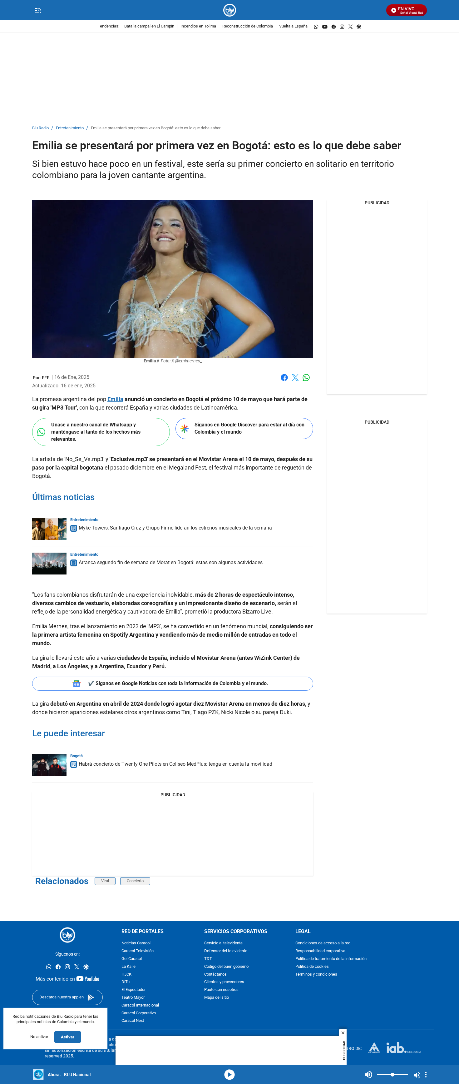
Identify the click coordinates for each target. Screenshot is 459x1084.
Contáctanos (215, 974)
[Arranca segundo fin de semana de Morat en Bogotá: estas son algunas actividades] (49, 563)
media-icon (229, 1075)
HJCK (126, 974)
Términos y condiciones (316, 974)
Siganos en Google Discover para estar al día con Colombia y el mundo (249, 428)
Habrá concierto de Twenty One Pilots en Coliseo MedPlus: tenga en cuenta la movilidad (175, 764)
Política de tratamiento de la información (331, 959)
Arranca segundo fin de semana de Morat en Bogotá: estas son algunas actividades (171, 562)
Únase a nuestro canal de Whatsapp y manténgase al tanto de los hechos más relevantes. (96, 432)
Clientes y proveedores (224, 982)
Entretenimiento (70, 128)
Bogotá (76, 755)
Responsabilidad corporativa (320, 951)
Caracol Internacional (140, 1005)
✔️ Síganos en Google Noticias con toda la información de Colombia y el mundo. (178, 683)
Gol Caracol (131, 959)
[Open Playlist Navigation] (426, 1075)
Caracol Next (132, 1021)
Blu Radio (40, 128)
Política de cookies (312, 967)
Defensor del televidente (225, 951)
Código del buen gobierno (226, 967)
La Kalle (128, 967)
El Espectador (133, 990)
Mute (368, 1074)
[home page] (229, 10)
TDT (208, 959)
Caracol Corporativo (138, 1013)
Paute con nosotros (221, 990)
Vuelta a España (293, 26)
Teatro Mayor (133, 998)
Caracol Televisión (137, 951)
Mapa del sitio (216, 998)
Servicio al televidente (223, 944)
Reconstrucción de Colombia (247, 26)
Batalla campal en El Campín (149, 26)
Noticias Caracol (136, 944)
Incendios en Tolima (198, 26)
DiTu (125, 982)
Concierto (135, 880)
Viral (105, 880)
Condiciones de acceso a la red (322, 944)
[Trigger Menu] (37, 10)
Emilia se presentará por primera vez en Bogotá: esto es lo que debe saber (155, 128)
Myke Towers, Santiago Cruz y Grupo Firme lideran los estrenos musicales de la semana (175, 528)
